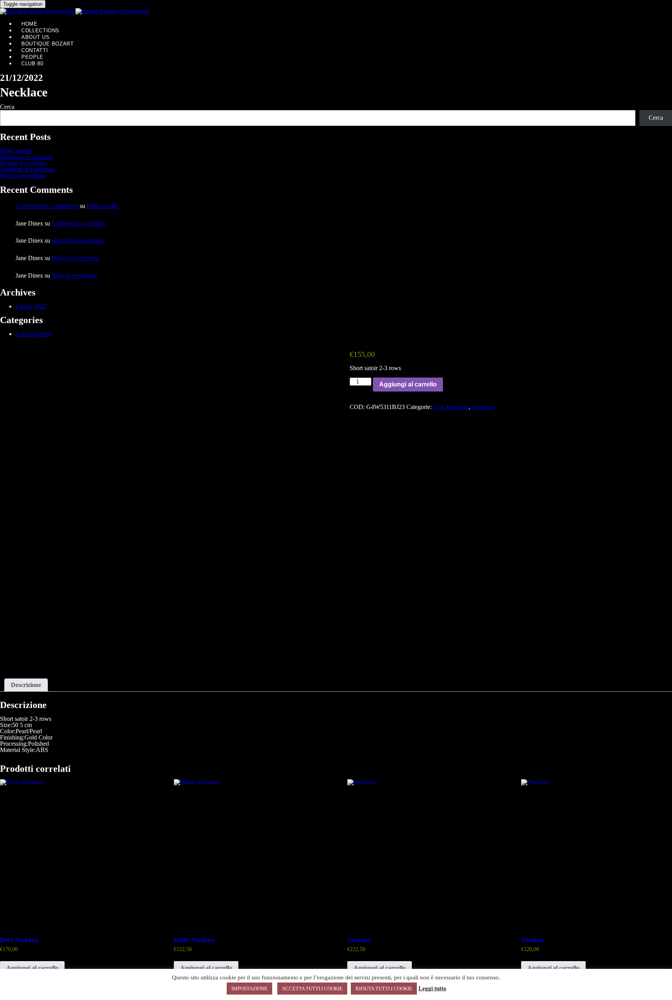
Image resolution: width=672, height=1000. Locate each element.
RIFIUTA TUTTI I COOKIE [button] (383, 988)
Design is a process (23, 163)
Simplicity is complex (26, 157)
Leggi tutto (432, 988)
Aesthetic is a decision (27, 169)
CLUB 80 (32, 63)
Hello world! (16, 150)
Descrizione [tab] (26, 685)
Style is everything (23, 175)
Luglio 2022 (31, 306)
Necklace (483, 407)
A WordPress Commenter (47, 206)
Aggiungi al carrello (408, 384)
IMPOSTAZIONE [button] (249, 988)
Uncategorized (33, 333)
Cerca (7, 106)
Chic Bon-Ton (451, 407)
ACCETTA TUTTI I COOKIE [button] (312, 988)
